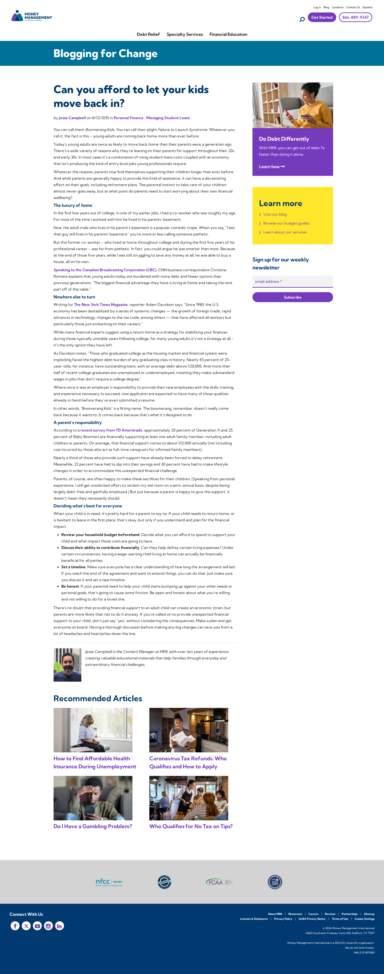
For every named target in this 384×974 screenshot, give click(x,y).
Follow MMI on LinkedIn (59, 925)
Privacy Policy (283, 918)
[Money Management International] (31, 15)
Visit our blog (275, 214)
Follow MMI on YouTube (37, 925)
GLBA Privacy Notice (312, 918)
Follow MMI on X (26, 925)
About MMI (275, 914)
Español (367, 7)
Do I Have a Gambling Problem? (93, 826)
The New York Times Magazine (101, 304)
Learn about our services (285, 232)
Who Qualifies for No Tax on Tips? (191, 826)
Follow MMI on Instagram (48, 925)
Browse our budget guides (286, 223)
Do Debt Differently (284, 138)
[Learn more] (292, 104)
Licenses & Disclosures (254, 918)
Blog (326, 7)
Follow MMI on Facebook (15, 925)
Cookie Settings (364, 918)
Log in (317, 7)
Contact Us (353, 7)
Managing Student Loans (168, 117)
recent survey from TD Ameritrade (111, 430)
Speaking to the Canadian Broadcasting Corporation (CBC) (105, 269)
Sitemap (369, 914)
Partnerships (350, 914)
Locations (338, 7)
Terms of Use (340, 918)
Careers (313, 914)
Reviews (330, 914)
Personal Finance (129, 117)
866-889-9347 (355, 17)
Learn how (269, 166)
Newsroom (295, 914)
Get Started (322, 17)
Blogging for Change (106, 53)
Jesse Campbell (73, 117)
